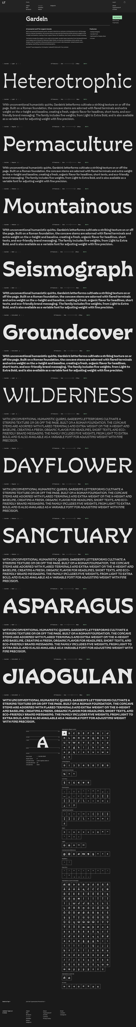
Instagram (63, 1015)
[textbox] (68, 80)
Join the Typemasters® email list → (35, 1001)
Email (61, 1011)
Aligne (28, 6)
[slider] (73, 63)
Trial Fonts (115, 23)
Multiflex (40, 7)
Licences (45, 1017)
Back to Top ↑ (6, 1001)
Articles (114, 9)
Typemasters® (116, 7)
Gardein (40, 6)
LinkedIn (62, 1013)
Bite (27, 7)
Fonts (27, 2)
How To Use (115, 20)
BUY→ (85, 64)
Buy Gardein (117, 17)
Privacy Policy (47, 1018)
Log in (114, 2)
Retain (40, 9)
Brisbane (28, 9)
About (114, 6)
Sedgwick (53, 6)
